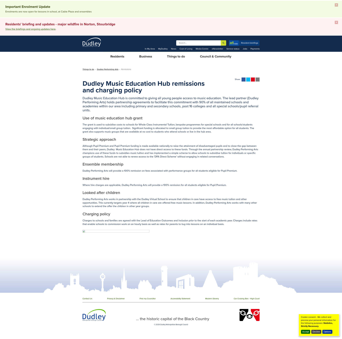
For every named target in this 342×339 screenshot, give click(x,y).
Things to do (88, 69)
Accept (305, 332)
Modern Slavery (212, 298)
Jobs (245, 48)
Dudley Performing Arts (107, 69)
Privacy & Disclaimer (116, 298)
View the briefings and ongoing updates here (30, 29)
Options (327, 332)
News (173, 48)
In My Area (150, 48)
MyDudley (163, 48)
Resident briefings (249, 43)
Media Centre (202, 48)
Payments (255, 48)
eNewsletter (217, 48)
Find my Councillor (148, 298)
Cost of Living (186, 48)
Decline (316, 332)
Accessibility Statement (180, 298)
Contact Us (87, 298)
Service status (232, 48)
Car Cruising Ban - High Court (247, 298)
